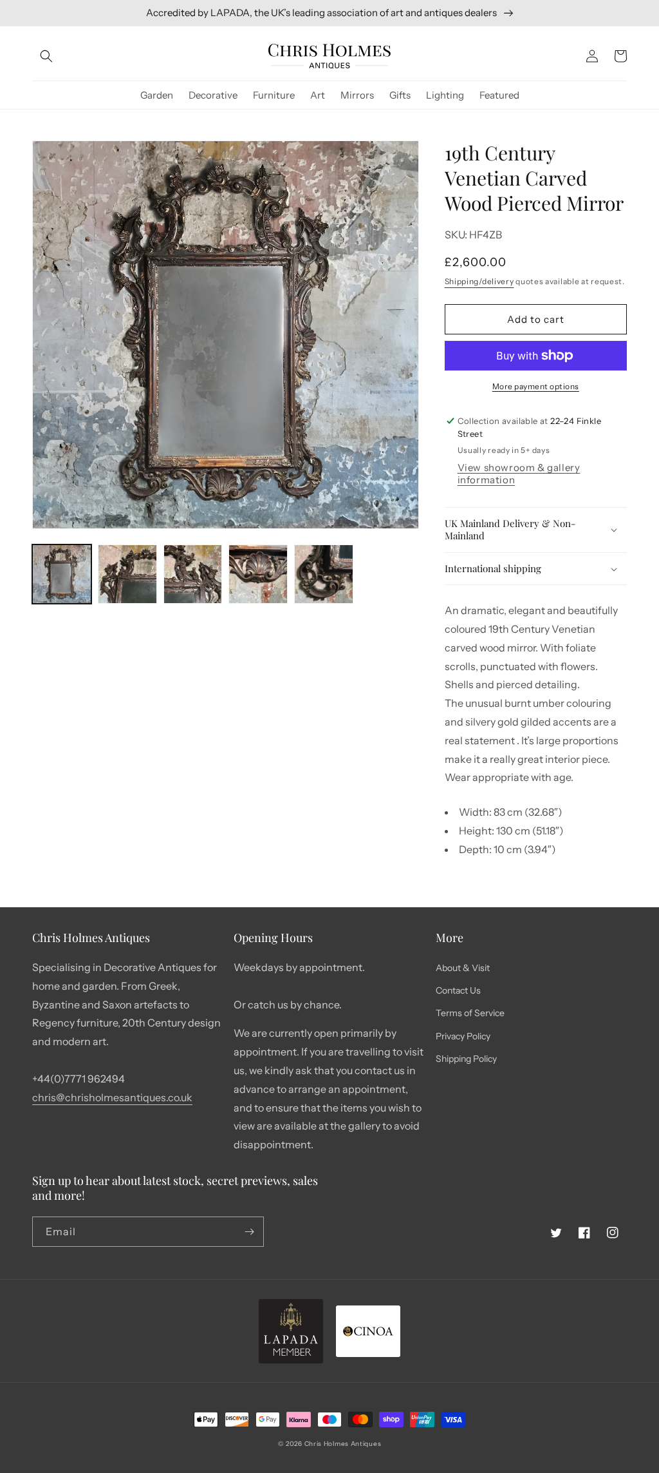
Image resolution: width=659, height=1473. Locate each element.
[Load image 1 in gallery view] (61, 574)
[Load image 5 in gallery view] (323, 574)
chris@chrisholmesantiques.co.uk (112, 1097)
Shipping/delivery (479, 281)
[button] (46, 56)
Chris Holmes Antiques (343, 1443)
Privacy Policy (463, 1036)
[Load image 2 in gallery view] (127, 574)
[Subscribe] (249, 1232)
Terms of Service (470, 1013)
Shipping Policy (466, 1058)
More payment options (535, 386)
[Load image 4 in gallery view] (258, 574)
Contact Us (458, 990)
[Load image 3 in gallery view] (193, 574)
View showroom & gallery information (519, 473)
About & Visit (463, 968)
